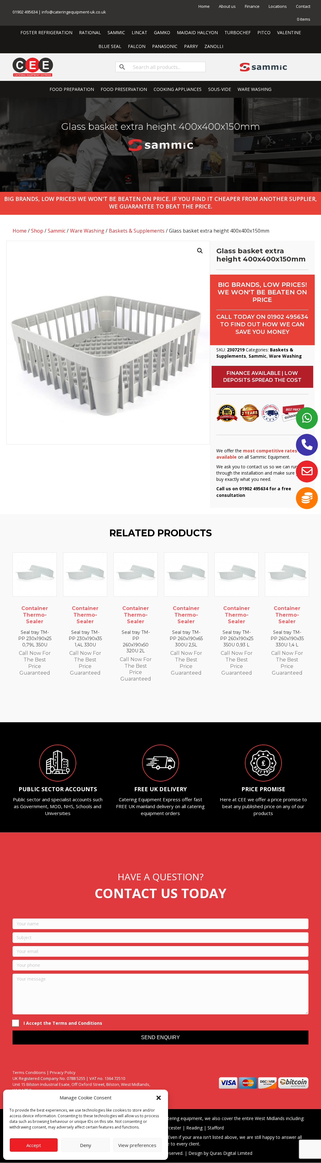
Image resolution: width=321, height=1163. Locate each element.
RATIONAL (90, 32)
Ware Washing (87, 230)
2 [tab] (145, 705)
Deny (85, 1145)
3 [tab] (151, 705)
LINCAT (139, 32)
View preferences (137, 1145)
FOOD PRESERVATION (124, 89)
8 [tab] (182, 705)
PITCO (264, 32)
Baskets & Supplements (137, 230)
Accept (33, 1145)
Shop (37, 230)
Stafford (216, 1128)
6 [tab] (170, 705)
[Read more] (50, 563)
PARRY (191, 46)
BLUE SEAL (109, 46)
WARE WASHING (254, 89)
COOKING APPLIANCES (178, 89)
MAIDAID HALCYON (197, 32)
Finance (252, 6)
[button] (158, 1098)
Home (204, 6)
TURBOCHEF (237, 32)
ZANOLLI (213, 46)
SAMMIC (116, 32)
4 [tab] (157, 705)
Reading (194, 1128)
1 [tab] (138, 705)
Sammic (57, 230)
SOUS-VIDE (219, 89)
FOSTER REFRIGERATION (46, 32)
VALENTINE (289, 32)
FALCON (136, 46)
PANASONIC (164, 46)
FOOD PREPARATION (72, 89)
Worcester (170, 1128)
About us (227, 6)
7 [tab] (176, 705)
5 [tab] (163, 705)
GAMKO (162, 32)
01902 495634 (287, 316)
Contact (303, 6)
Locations (278, 6)
